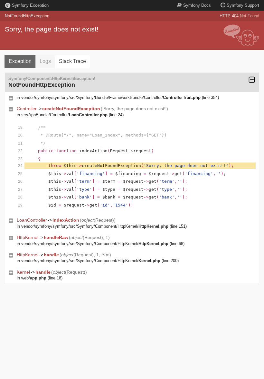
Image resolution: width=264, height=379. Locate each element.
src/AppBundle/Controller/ (64, 114)
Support (243, 5)
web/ (33, 278)
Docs (197, 5)
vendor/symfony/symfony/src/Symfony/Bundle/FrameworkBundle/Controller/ (111, 97)
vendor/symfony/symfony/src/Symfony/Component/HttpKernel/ (94, 226)
